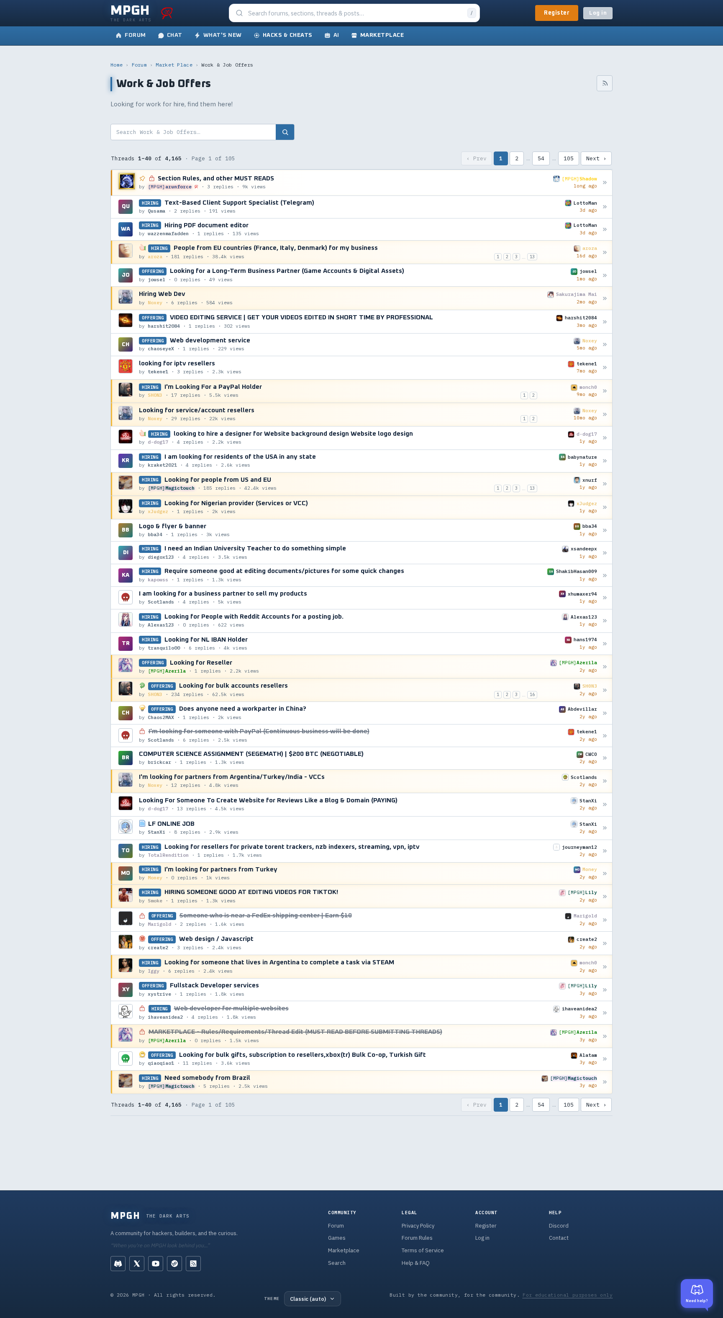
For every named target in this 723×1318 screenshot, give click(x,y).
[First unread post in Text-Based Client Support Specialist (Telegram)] (604, 207)
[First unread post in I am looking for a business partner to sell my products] (604, 597)
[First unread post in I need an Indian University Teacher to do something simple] (604, 552)
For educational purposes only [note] (568, 1295)
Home (116, 65)
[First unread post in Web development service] (604, 344)
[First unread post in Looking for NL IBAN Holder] (604, 644)
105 (569, 158)
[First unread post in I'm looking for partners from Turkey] (604, 873)
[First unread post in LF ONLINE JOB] (604, 828)
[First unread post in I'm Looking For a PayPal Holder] (604, 391)
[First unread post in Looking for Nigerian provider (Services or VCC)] (604, 507)
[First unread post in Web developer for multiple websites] (604, 1012)
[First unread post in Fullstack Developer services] (604, 989)
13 (532, 256)
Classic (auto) (308, 1298)
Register (556, 13)
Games (337, 1237)
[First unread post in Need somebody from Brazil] (604, 1082)
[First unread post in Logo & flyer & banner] (604, 530)
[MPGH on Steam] (174, 1263)
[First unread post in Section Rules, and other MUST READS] (604, 182)
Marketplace (343, 1250)
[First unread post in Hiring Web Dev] (604, 298)
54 (541, 158)
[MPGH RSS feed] (193, 1263)
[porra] (167, 13)
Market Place (174, 65)
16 (532, 694)
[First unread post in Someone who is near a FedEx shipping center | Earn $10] (604, 919)
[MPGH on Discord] (118, 1263)
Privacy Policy (418, 1225)
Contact (559, 1237)
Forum (139, 65)
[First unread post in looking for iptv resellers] (604, 367)
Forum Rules (417, 1237)
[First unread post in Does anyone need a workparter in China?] (604, 713)
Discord (559, 1225)
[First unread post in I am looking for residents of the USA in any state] (604, 461)
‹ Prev (477, 158)
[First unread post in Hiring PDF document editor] (604, 229)
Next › (596, 158)
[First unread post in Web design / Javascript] (604, 943)
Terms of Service (423, 1250)
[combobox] (355, 13)
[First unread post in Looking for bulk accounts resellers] (604, 690)
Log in (598, 13)
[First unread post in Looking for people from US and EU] (604, 484)
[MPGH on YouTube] (155, 1263)
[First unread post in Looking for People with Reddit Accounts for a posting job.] (604, 621)
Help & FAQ (416, 1263)
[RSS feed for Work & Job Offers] (605, 83)
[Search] (285, 132)
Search (337, 1263)
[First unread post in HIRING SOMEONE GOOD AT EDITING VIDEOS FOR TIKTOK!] (604, 896)
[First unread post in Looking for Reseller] (604, 666)
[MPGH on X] (136, 1263)
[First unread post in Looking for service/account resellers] (604, 414)
